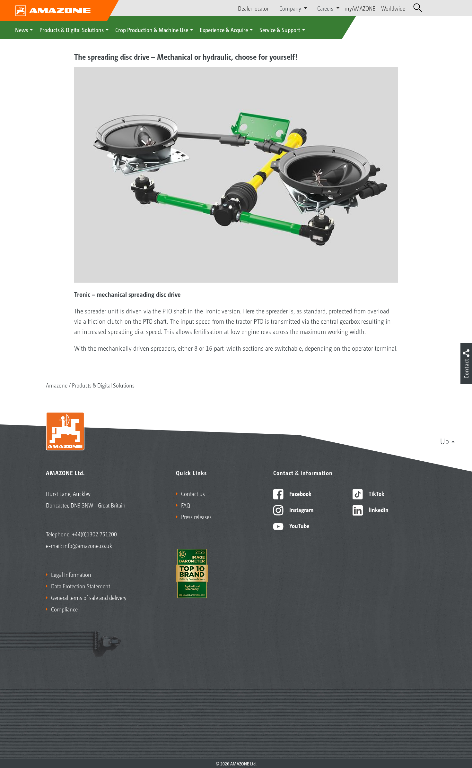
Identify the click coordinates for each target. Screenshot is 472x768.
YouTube (299, 525)
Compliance (64, 609)
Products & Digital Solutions (71, 29)
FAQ (185, 505)
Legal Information (71, 574)
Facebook (299, 493)
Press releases (196, 516)
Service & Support (279, 29)
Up (444, 441)
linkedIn (378, 509)
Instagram (300, 509)
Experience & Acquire (224, 29)
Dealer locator (253, 8)
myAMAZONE (360, 8)
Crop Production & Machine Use (151, 29)
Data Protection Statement (80, 586)
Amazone (56, 385)
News (21, 29)
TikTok (375, 493)
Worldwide (393, 8)
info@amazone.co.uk (87, 545)
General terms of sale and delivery (89, 597)
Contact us (193, 493)
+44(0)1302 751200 (94, 534)
